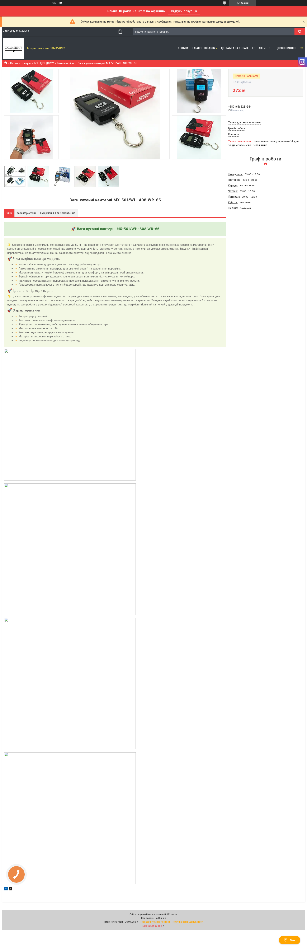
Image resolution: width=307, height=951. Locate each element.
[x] (10, 889)
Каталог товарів (203, 48)
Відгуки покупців (184, 11)
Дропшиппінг (287, 48)
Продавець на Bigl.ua (153, 918)
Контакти (258, 48)
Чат (292, 940)
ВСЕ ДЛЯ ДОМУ (44, 63)
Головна (182, 48)
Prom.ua (173, 914)
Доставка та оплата (235, 48)
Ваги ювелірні (65, 63)
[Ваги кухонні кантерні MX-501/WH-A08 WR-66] (243, 233)
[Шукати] (299, 31)
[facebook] (6, 889)
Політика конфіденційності (187, 921)
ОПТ (271, 48)
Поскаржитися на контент (155, 921)
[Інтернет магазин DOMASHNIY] (13, 48)
